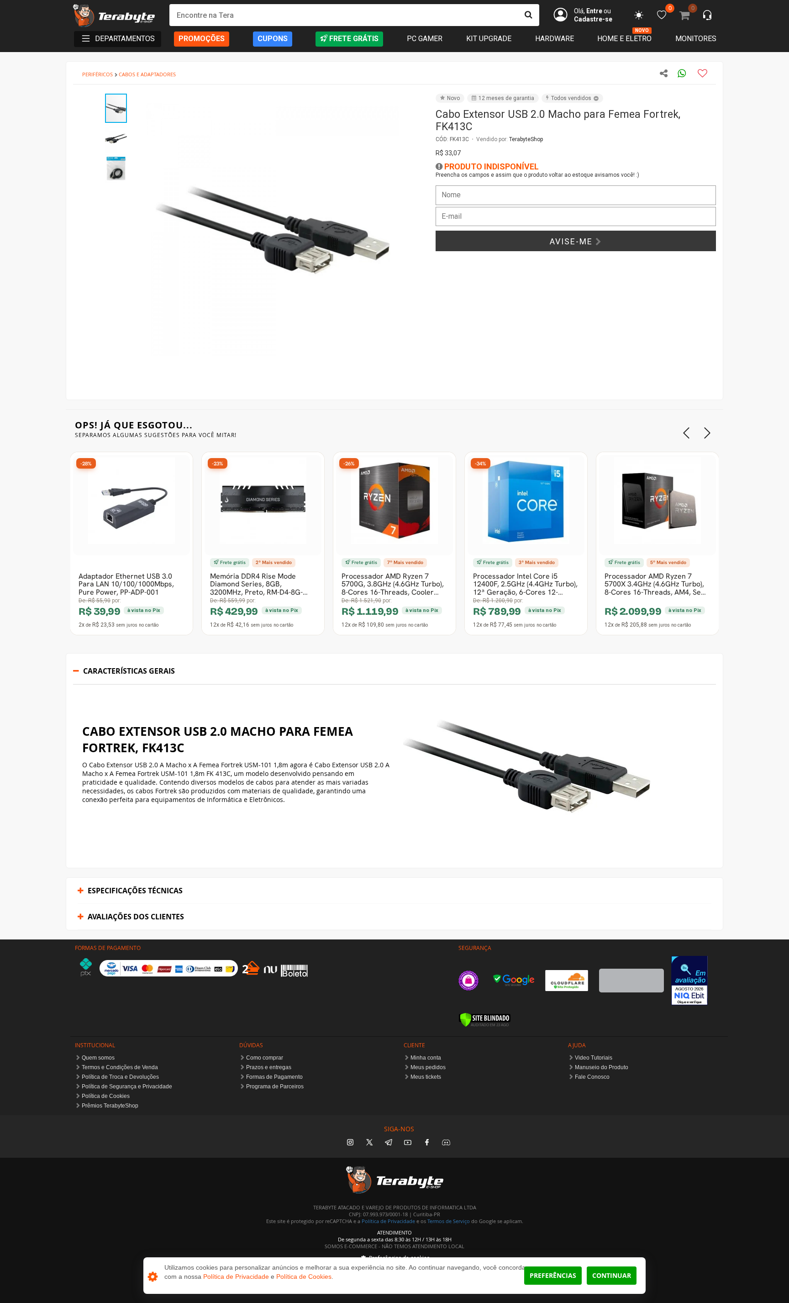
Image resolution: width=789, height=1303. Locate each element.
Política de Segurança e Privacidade (127, 1086)
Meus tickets (425, 1077)
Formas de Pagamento (274, 1077)
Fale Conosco (592, 1077)
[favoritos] (639, 15)
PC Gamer (424, 38)
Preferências (553, 1275)
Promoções (202, 38)
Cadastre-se (593, 19)
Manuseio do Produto (601, 1067)
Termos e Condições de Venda (120, 1067)
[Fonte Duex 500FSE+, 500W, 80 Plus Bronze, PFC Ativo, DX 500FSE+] (467, 505)
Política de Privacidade (388, 1221)
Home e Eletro (624, 38)
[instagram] (350, 1142)
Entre (594, 11)
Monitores (695, 38)
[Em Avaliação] (689, 980)
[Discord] (446, 1142)
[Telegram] (388, 1142)
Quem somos (98, 1058)
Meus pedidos (428, 1067)
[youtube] (407, 1142)
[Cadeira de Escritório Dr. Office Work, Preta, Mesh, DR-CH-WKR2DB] (598, 505)
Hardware (554, 38)
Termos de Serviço (448, 1221)
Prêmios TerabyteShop (110, 1106)
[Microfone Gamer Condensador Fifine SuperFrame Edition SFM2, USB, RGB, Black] (335, 505)
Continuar (611, 1275)
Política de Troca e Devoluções (120, 1077)
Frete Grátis (354, 38)
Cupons (273, 38)
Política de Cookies (106, 1096)
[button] (409, 102)
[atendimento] (707, 16)
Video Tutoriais (593, 1058)
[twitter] (369, 1142)
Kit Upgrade (488, 38)
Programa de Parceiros (275, 1086)
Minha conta (425, 1058)
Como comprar (264, 1058)
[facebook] (426, 1142)
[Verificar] (484, 1020)
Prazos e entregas (268, 1067)
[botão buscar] (528, 15)
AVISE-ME (572, 241)
